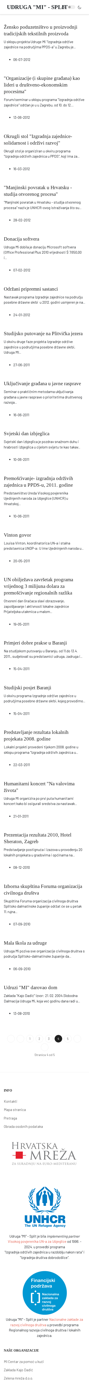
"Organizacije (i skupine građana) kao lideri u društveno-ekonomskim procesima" (42, 84)
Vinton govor (17, 535)
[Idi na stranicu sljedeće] (77, 1038)
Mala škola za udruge (25, 943)
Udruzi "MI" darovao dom (30, 987)
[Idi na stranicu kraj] (44, 1047)
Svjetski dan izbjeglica (26, 433)
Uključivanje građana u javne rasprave (42, 383)
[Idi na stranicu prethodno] (20, 1038)
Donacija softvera (21, 239)
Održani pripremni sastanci (31, 289)
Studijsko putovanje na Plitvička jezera (43, 333)
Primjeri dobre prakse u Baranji (35, 643)
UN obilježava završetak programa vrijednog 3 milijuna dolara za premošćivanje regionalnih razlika (38, 586)
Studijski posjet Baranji (27, 687)
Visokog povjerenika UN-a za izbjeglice (37, 1241)
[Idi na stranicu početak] (11, 1038)
